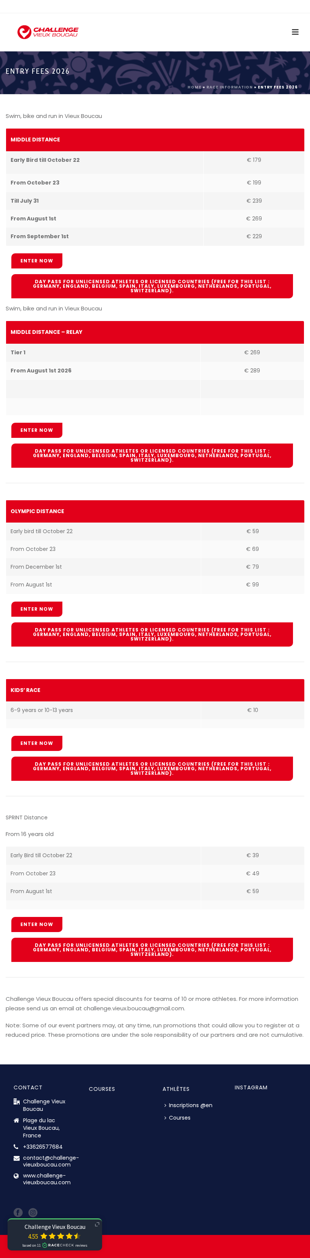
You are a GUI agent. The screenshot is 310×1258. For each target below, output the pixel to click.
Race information (229, 87)
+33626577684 (43, 1146)
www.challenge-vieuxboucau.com (47, 1179)
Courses (180, 1117)
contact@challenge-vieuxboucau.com (51, 1161)
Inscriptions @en (190, 1105)
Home (195, 87)
